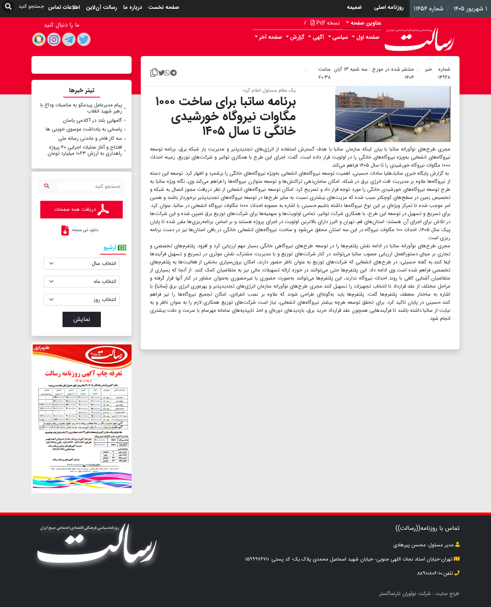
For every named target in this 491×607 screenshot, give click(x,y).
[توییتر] (84, 39)
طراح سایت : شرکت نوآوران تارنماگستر (419, 594)
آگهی (318, 37)
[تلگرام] (69, 39)
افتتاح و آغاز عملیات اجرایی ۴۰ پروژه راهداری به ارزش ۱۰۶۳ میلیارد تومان (85, 150)
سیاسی (340, 37)
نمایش (81, 319)
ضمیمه (354, 7)
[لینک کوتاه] (154, 73)
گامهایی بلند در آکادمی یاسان (92, 120)
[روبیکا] (39, 39)
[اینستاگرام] (54, 39)
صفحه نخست (163, 7)
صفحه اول (367, 37)
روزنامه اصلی (389, 7)
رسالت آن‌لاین (101, 7)
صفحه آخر (270, 37)
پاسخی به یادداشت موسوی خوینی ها (84, 129)
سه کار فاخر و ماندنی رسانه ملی (90, 138)
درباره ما (132, 7)
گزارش (297, 37)
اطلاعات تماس (64, 7)
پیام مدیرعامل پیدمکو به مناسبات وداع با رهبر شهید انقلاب (81, 108)
